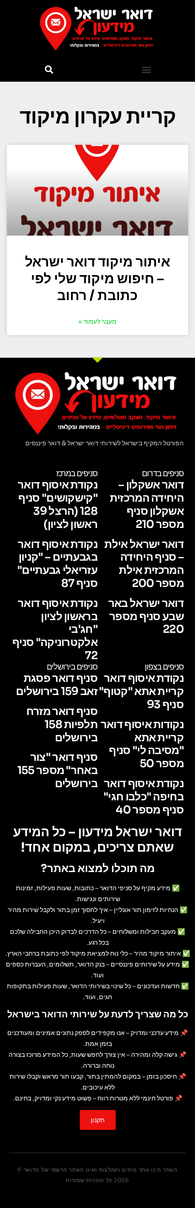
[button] (146, 69)
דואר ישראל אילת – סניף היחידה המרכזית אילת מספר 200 (144, 563)
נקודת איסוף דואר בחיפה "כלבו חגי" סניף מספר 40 (143, 797)
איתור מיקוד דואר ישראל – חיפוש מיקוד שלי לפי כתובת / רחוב (97, 278)
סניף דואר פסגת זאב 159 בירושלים (57, 684)
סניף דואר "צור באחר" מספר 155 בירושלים (57, 770)
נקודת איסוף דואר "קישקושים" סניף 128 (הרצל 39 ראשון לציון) (58, 504)
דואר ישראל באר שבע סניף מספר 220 (146, 616)
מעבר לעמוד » (97, 321)
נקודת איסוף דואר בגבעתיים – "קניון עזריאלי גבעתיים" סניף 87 (57, 563)
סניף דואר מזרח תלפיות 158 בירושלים (62, 725)
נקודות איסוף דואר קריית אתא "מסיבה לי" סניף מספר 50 (142, 744)
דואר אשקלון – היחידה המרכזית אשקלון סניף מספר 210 (147, 504)
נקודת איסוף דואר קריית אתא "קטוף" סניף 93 (141, 691)
